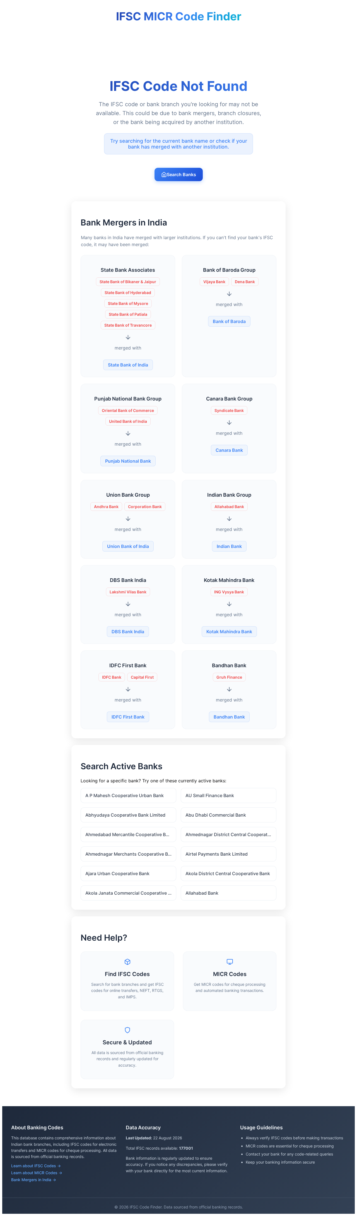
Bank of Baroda (229, 321)
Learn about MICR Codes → (36, 1172)
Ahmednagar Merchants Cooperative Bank (130, 854)
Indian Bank (229, 546)
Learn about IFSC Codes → (36, 1165)
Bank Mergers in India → (33, 1179)
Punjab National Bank (128, 461)
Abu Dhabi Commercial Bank (215, 815)
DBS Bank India (128, 631)
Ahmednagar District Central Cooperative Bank (230, 834)
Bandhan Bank (229, 717)
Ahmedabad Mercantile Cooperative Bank (129, 834)
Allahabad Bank (201, 893)
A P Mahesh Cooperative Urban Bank (124, 795)
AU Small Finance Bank (209, 795)
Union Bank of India (128, 546)
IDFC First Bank (128, 717)
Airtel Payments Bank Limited (216, 854)
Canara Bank (229, 450)
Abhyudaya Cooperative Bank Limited (125, 815)
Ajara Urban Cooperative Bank (117, 873)
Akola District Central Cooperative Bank (227, 873)
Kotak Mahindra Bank (229, 631)
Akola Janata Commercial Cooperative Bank (130, 893)
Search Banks (181, 174)
